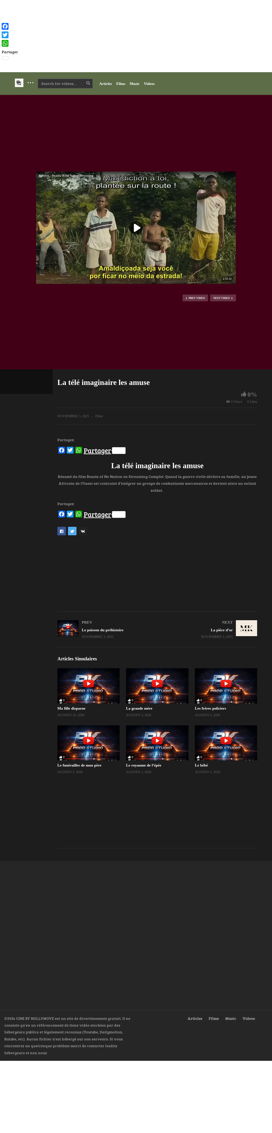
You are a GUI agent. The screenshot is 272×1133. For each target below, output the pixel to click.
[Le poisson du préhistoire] (105, 629)
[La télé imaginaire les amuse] (88, 685)
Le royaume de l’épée (143, 765)
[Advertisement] (136, 36)
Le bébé (201, 765)
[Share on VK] (83, 531)
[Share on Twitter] (72, 531)
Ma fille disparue (71, 708)
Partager (97, 450)
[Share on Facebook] (61, 531)
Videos (149, 84)
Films (120, 84)
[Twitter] (10, 35)
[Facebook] (10, 26)
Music (135, 84)
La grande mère (139, 708)
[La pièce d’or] (209, 629)
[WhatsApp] (10, 43)
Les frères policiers (210, 708)
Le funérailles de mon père (79, 765)
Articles (105, 84)
